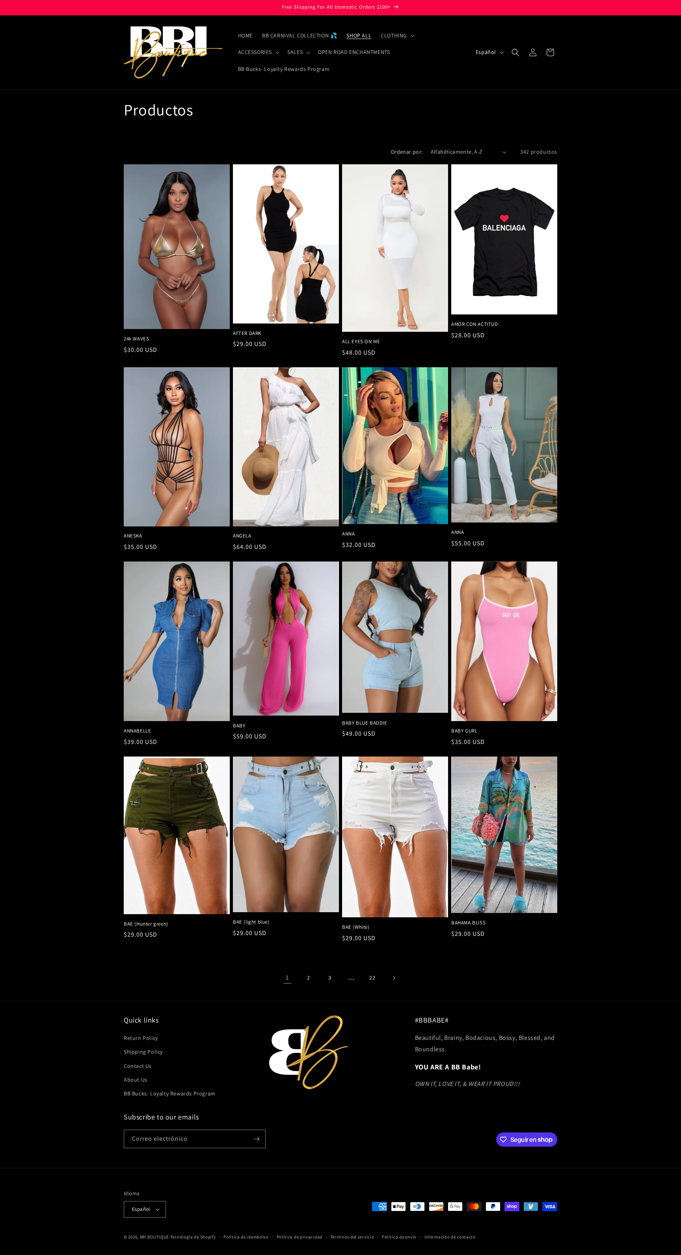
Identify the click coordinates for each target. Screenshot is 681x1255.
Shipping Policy (143, 1051)
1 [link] (287, 977)
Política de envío (399, 1237)
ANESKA (133, 536)
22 (372, 977)
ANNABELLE (137, 731)
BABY (239, 726)
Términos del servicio (352, 1237)
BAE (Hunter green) (146, 924)
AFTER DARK (247, 333)
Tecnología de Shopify (193, 1237)
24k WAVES (136, 339)
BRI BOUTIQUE (154, 1237)
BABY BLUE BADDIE (364, 723)
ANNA (348, 534)
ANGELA (242, 536)
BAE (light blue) (251, 922)
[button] (397, 35)
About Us (135, 1079)
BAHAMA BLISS (468, 923)
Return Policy (141, 1037)
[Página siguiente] (393, 978)
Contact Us (138, 1065)
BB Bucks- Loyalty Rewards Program (170, 1093)
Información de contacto (450, 1237)
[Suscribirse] (256, 1139)
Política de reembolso (246, 1237)
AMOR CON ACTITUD (474, 324)
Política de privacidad (299, 1237)
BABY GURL (464, 731)
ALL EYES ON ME (361, 341)
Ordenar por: (407, 151)
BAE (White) (356, 927)
